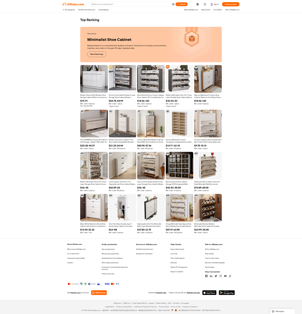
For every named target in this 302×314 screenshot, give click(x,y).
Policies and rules (108, 274)
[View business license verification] (172, 310)
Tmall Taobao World (139, 303)
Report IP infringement (179, 267)
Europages (185, 303)
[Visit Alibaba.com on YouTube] (225, 276)
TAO (169, 303)
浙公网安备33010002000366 (189, 310)
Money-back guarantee (110, 254)
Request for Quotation (144, 254)
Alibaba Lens (75, 293)
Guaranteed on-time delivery (112, 258)
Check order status (212, 258)
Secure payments (108, 249)
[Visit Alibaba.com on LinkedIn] (211, 276)
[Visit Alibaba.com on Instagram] (220, 276)
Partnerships (209, 267)
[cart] (205, 5)
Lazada (151, 303)
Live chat (174, 254)
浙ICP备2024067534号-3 (211, 310)
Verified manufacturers (144, 249)
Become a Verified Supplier (215, 263)
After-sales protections (110, 263)
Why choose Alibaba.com (76, 249)
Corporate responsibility (76, 258)
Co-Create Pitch (73, 254)
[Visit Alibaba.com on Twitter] (215, 276)
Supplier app (161, 293)
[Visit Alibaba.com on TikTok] (230, 276)
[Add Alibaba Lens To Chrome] (99, 292)
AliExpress (117, 303)
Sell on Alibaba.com (212, 249)
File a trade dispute (178, 258)
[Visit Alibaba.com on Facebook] (206, 276)
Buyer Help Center (177, 249)
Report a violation (177, 272)
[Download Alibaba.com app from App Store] (209, 292)
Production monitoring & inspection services (115, 268)
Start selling (209, 254)
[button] (173, 4)
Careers (70, 263)
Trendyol (176, 303)
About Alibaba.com (74, 244)
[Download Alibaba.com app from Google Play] (227, 292)
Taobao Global (161, 303)
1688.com (126, 303)
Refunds (174, 263)
